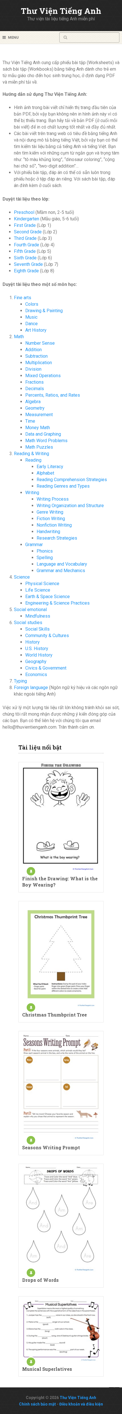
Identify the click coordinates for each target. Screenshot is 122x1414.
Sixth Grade (25, 257)
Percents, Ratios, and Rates (52, 395)
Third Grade (25, 238)
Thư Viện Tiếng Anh (61, 11)
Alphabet (45, 473)
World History (38, 655)
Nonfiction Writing (54, 525)
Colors (31, 304)
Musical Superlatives (47, 1369)
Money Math (37, 427)
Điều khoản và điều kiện (81, 1404)
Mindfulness (37, 616)
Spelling (45, 557)
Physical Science (42, 583)
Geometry (35, 408)
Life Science (37, 590)
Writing (32, 492)
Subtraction (36, 356)
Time (30, 421)
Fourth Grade (26, 244)
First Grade (25, 225)
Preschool (24, 212)
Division (33, 369)
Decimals (34, 388)
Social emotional (30, 609)
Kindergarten (26, 218)
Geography (36, 661)
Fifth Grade (25, 251)
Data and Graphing (43, 434)
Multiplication (38, 362)
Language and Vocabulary (62, 564)
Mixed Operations (43, 375)
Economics (36, 674)
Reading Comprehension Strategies (72, 479)
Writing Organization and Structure (70, 505)
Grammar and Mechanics (61, 570)
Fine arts (22, 297)
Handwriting (48, 531)
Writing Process (53, 499)
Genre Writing (50, 512)
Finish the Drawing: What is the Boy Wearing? (60, 882)
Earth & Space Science (47, 596)
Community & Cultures (47, 635)
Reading (33, 460)
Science (22, 577)
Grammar (34, 544)
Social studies (28, 622)
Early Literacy (50, 466)
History (32, 642)
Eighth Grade (26, 270)
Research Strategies (57, 538)
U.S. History (36, 648)
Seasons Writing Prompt (51, 1147)
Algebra (33, 401)
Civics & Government (45, 668)
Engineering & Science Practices (57, 603)
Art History (36, 330)
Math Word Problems (46, 440)
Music (31, 317)
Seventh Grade (28, 264)
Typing (20, 681)
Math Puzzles (39, 447)
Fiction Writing (51, 518)
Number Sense (40, 343)
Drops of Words (40, 1280)
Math (19, 336)
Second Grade (28, 231)
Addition (33, 349)
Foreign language (31, 687)
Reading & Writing (31, 453)
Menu (13, 37)
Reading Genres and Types (63, 486)
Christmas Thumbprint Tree (54, 1015)
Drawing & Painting (44, 310)
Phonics (45, 551)
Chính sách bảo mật (37, 1404)
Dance (31, 323)
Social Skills (37, 629)
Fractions (34, 382)
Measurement (39, 414)
